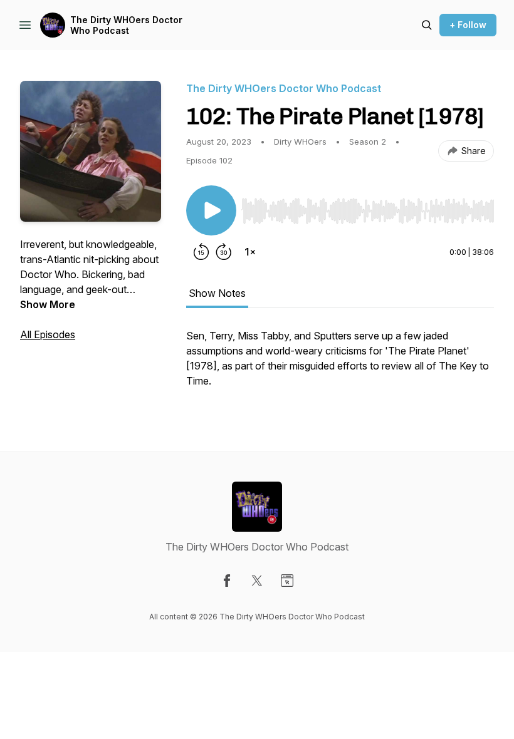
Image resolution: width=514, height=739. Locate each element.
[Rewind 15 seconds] (201, 252)
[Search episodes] (427, 25)
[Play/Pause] (211, 210)
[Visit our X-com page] (257, 580)
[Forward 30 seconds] (224, 252)
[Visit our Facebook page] (227, 580)
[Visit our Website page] (287, 580)
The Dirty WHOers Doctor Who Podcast (126, 25)
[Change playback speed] (250, 252)
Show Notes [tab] (217, 293)
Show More (47, 304)
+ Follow (467, 24)
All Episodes (47, 334)
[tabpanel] (340, 364)
